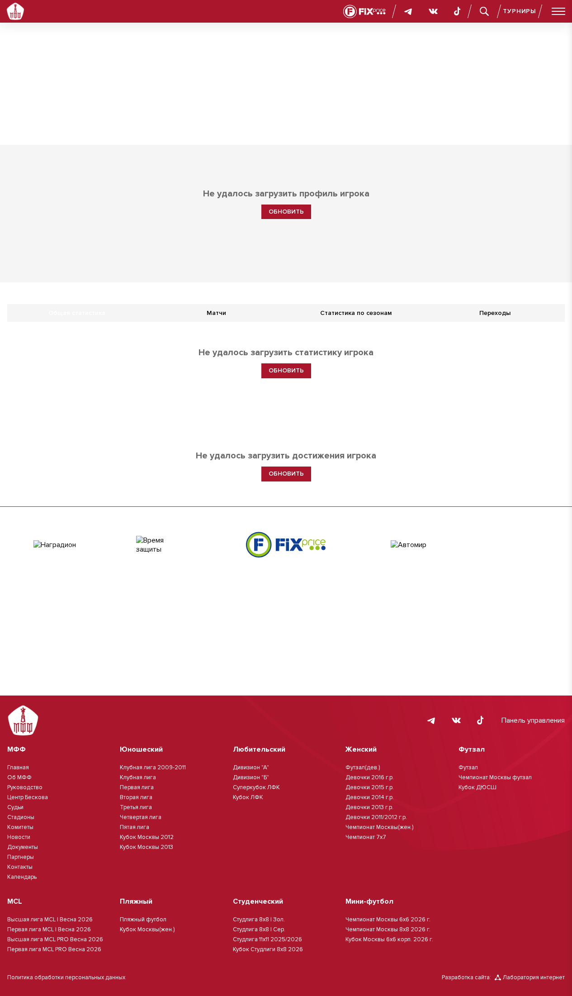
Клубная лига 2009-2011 (153, 767)
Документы (22, 847)
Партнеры (20, 857)
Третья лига (136, 807)
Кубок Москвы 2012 (147, 837)
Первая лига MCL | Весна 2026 (49, 929)
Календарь (22, 877)
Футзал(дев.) (362, 767)
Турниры (519, 11)
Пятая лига (134, 827)
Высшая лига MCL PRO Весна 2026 (55, 939)
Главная (18, 767)
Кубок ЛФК (248, 797)
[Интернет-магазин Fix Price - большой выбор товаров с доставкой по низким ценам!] (286, 544)
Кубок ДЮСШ (477, 787)
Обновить (286, 211)
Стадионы (20, 817)
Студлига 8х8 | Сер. (259, 929)
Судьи (15, 807)
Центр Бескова (27, 797)
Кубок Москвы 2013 (146, 847)
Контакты (20, 867)
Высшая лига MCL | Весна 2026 (50, 919)
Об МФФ (19, 777)
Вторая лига (136, 797)
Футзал (468, 767)
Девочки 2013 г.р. (369, 807)
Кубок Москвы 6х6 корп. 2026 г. (389, 939)
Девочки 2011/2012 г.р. (376, 817)
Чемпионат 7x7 (365, 837)
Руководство (25, 787)
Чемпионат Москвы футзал (495, 777)
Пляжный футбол (143, 919)
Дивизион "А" (251, 767)
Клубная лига (138, 777)
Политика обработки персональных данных (66, 977)
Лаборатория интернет (534, 977)
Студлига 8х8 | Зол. (259, 919)
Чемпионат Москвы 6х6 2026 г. (387, 919)
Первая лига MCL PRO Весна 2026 (54, 949)
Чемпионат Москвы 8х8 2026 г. (387, 929)
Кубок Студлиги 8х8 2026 (268, 949)
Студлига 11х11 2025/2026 (267, 939)
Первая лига (137, 787)
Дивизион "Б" (251, 777)
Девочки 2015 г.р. (369, 787)
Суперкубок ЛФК (256, 787)
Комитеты (20, 827)
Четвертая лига (140, 817)
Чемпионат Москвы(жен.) (379, 827)
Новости (18, 837)
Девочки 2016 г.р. (369, 777)
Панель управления (533, 720)
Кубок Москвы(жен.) (147, 929)
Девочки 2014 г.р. (369, 797)
